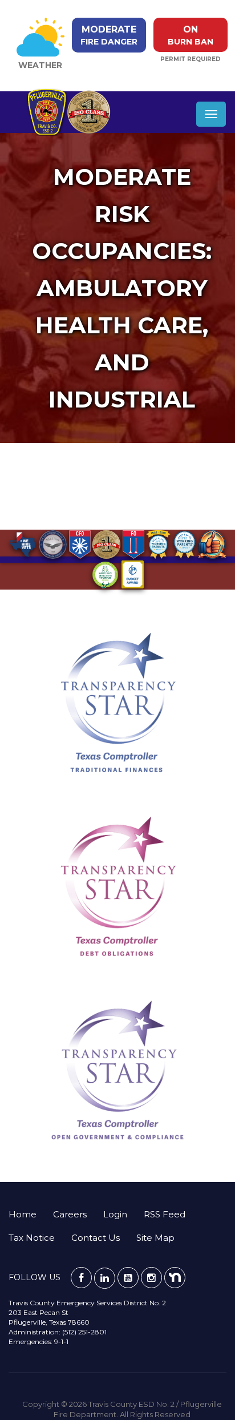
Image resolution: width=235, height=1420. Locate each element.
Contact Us (95, 1237)
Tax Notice (32, 1237)
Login (115, 1214)
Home (23, 1214)
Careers (70, 1214)
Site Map (155, 1237)
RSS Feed (164, 1214)
